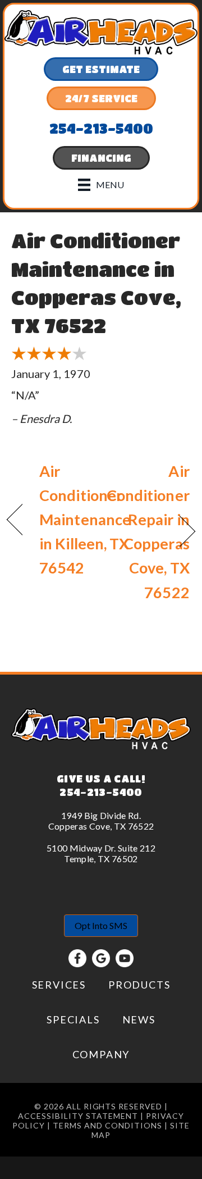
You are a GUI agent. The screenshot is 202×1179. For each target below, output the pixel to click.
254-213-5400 (100, 792)
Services (59, 984)
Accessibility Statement (78, 1116)
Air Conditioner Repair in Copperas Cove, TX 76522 (148, 532)
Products (139, 984)
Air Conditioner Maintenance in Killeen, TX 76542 (85, 519)
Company (101, 1054)
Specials (73, 1019)
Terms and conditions (107, 1125)
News (138, 1019)
